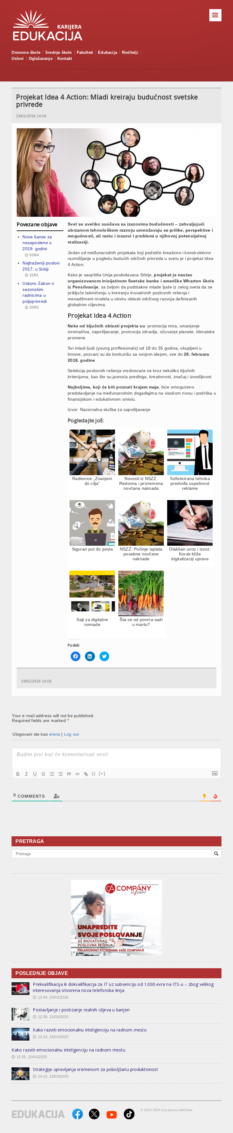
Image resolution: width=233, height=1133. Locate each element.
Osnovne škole (26, 52)
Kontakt (64, 58)
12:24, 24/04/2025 (51, 1037)
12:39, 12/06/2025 (51, 1017)
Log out (71, 734)
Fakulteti (85, 52)
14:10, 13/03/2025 (51, 1076)
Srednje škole (58, 52)
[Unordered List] (60, 774)
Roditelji (130, 52)
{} (94, 773)
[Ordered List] (52, 774)
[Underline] (35, 774)
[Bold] (18, 774)
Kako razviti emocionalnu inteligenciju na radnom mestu (89, 1030)
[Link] (86, 774)
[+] (102, 773)
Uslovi (18, 58)
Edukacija (107, 52)
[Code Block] (77, 774)
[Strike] (43, 774)
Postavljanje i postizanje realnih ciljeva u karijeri (81, 1010)
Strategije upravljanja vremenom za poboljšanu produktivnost (95, 1069)
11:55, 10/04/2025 (29, 1057)
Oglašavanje (40, 58)
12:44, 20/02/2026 (51, 997)
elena (54, 734)
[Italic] (26, 774)
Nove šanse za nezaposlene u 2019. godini (37, 242)
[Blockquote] (69, 774)
